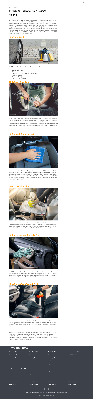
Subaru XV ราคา (32, 371)
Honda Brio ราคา (71, 371)
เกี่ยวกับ (59, 2)
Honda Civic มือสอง (13, 351)
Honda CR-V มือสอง (33, 351)
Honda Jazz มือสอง (13, 357)
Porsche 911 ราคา (13, 381)
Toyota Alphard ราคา (33, 381)
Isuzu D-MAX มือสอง (72, 354)
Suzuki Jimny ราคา (52, 381)
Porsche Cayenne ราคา (14, 371)
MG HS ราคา (31, 378)
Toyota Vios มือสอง (33, 361)
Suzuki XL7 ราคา (71, 378)
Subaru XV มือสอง (72, 357)
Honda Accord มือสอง (33, 364)
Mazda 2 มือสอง (12, 361)
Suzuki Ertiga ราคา (72, 375)
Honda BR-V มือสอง (72, 361)
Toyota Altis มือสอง (52, 351)
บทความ (47, 2)
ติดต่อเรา (55, 2)
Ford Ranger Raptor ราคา (73, 381)
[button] (10, 14)
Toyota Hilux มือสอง (52, 364)
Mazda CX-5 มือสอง (52, 361)
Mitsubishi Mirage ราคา (73, 384)
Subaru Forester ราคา (53, 371)
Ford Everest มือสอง (52, 354)
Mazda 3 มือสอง (32, 354)
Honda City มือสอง (33, 357)
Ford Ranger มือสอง (52, 357)
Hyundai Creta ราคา (52, 378)
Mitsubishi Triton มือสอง (73, 351)
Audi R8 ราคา (12, 375)
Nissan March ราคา (52, 384)
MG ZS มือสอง (71, 364)
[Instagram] (48, 388)
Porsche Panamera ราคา (34, 384)
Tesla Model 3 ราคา (13, 378)
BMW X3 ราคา (51, 375)
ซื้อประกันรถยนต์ (22, 337)
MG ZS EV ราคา (12, 384)
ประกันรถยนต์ (14, 339)
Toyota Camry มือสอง (14, 354)
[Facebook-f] (44, 388)
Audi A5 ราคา (32, 375)
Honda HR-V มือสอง (13, 364)
